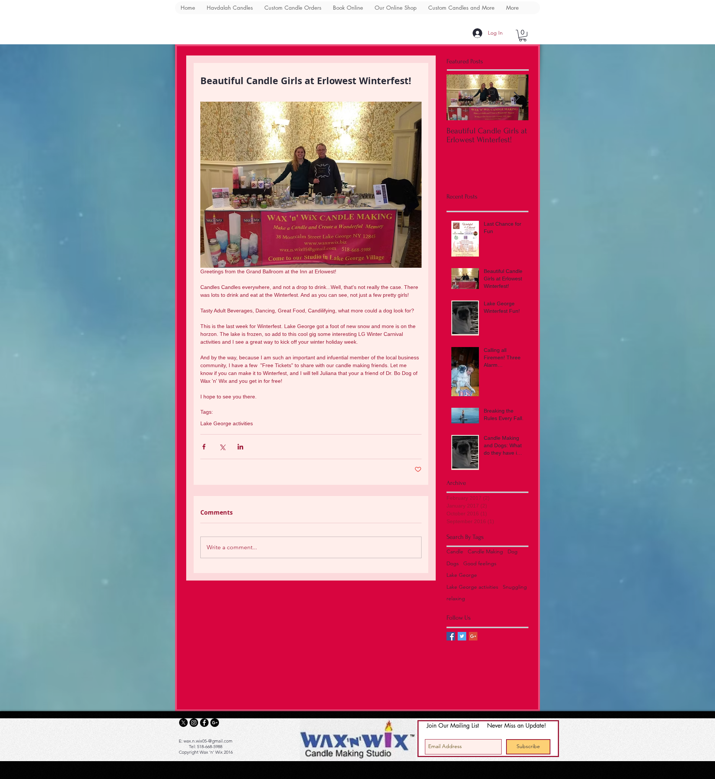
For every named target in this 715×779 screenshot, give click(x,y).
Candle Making (485, 551)
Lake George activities (226, 423)
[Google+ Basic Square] (473, 636)
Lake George (462, 575)
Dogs (453, 563)
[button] (523, 35)
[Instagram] (194, 722)
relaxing (456, 598)
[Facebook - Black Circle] (204, 722)
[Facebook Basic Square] (451, 636)
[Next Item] (516, 97)
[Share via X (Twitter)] (222, 446)
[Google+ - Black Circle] (214, 722)
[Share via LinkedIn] (240, 446)
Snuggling (515, 587)
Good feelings (479, 563)
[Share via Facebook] (203, 446)
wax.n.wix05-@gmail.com (208, 741)
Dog (513, 551)
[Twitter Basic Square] (462, 636)
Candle (455, 551)
